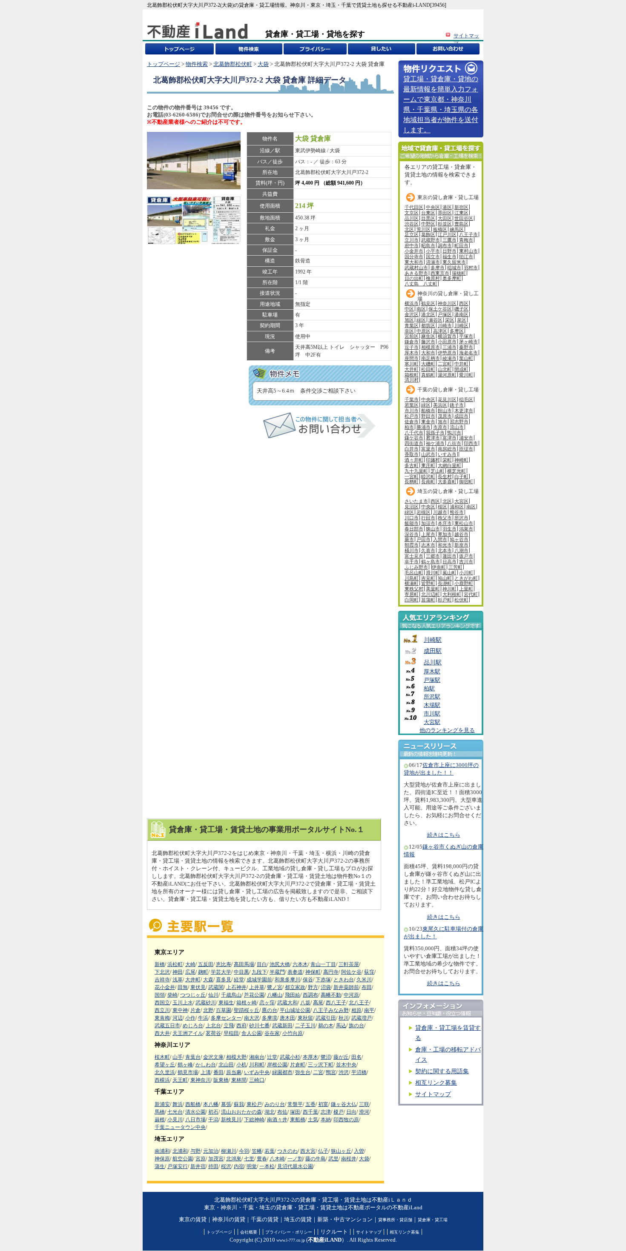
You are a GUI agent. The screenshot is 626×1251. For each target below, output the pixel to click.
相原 (356, 1010)
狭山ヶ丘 (341, 1151)
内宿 (239, 1166)
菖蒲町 (428, 599)
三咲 (364, 1104)
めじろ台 (193, 1026)
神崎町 (461, 459)
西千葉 (310, 1112)
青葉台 (193, 1057)
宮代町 (471, 594)
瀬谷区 (435, 319)
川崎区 (461, 325)
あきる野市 (416, 273)
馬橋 (160, 1112)
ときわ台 (343, 980)
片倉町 (297, 1065)
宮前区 (412, 336)
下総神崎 (254, 1120)
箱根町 (412, 374)
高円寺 (331, 972)
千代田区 (414, 207)
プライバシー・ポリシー (288, 1232)
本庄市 (445, 523)
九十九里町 (416, 470)
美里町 (433, 588)
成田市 (461, 416)
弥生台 (302, 1072)
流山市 (457, 427)
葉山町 (466, 358)
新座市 (461, 544)
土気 (313, 1120)
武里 (333, 1159)
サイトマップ (433, 1094)
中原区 (423, 330)
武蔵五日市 (167, 1026)
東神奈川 (200, 1080)
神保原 (162, 1159)
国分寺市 (414, 256)
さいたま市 (416, 501)
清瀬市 (433, 262)
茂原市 (445, 416)
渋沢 (344, 1072)
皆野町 (428, 583)
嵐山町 (449, 572)
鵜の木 (325, 1026)
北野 (208, 1010)
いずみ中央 (257, 1072)
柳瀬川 (228, 1151)
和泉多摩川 (287, 980)
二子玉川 (305, 1026)
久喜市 (428, 550)
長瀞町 (445, 583)
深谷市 (412, 534)
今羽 (244, 1151)
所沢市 (461, 517)
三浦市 (449, 347)
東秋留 (305, 1018)
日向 (351, 1112)
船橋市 (428, 410)
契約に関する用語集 (442, 1071)
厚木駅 (432, 672)
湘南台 (256, 1057)
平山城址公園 (295, 1010)
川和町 (256, 1065)
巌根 (160, 1120)
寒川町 (412, 363)
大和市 (428, 352)
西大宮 (308, 1151)
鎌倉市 (412, 341)
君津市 (433, 437)
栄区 (449, 319)
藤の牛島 (315, 1159)
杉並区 (445, 223)
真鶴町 (428, 374)
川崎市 (445, 325)
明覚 (252, 1166)
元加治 (210, 1151)
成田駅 (433, 650)
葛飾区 (428, 234)
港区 (447, 207)
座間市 (412, 358)
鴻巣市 (466, 528)
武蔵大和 (287, 1003)
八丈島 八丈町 (421, 283)
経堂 (239, 980)
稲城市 (454, 267)
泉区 (461, 319)
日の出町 (414, 278)
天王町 (180, 1080)
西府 (241, 1026)
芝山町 (438, 470)
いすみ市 (447, 454)
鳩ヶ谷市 (459, 539)
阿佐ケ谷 (351, 972)
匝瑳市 (466, 448)
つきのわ (287, 1151)
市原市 (440, 427)
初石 (213, 1112)
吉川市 (466, 561)
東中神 (180, 1010)
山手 (177, 1057)
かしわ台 (205, 1065)
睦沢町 (428, 476)
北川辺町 (430, 594)
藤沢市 (428, 341)
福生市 (449, 256)
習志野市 (459, 421)
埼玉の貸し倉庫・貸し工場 (448, 491)
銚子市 (457, 405)
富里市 (428, 448)
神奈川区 (447, 303)
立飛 (229, 1026)
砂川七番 (259, 1026)
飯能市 (412, 523)
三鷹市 (449, 239)
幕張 (226, 1104)
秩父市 (445, 517)
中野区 (428, 223)
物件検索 (197, 64)
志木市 (428, 544)
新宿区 (461, 207)
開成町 (461, 369)
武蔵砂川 (205, 1003)
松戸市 (412, 416)
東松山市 (463, 523)
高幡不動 (331, 995)
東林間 (239, 1080)
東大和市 (414, 262)
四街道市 (414, 443)
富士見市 (414, 556)
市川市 (412, 410)
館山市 (445, 410)
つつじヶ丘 (193, 995)
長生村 (445, 476)
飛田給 (292, 995)
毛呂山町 (414, 572)
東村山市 (468, 251)
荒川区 (423, 229)
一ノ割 (295, 1159)
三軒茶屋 (349, 964)
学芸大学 (221, 972)
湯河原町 (447, 374)
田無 (183, 987)
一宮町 (412, 476)
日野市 (449, 251)
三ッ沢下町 (320, 1065)
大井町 (193, 980)
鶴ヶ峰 (185, 1065)
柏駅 (429, 689)
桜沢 (226, 1166)
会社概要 (248, 1232)
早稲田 (231, 1033)
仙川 (213, 995)
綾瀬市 (449, 358)
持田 (213, 1166)
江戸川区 (447, 234)
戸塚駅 (432, 680)
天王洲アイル (187, 1033)
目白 (262, 964)
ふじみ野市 (416, 567)
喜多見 (223, 980)
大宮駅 (432, 722)
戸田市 (423, 539)
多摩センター (226, 1018)
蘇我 (239, 1104)
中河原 (351, 995)
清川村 (412, 379)
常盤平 (295, 1104)
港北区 (428, 314)
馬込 (341, 1026)
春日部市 (414, 528)
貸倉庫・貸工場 (433, 1219)
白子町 (461, 476)
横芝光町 (456, 470)
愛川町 (466, 374)
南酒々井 (277, 1120)
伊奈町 (439, 567)
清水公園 (195, 1112)
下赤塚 (323, 980)
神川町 (449, 588)
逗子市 (412, 347)
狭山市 (433, 528)
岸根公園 (277, 1065)
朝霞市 (412, 544)
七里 (249, 1159)
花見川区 (447, 399)
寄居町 (412, 594)
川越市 (440, 512)
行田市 (428, 517)
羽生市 (449, 528)
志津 (326, 1112)
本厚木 (310, 1057)
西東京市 (440, 273)
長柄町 (412, 481)
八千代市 (414, 432)
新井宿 (198, 1166)
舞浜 (177, 1104)
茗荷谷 (213, 1033)
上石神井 (236, 987)
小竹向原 (292, 1033)
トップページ (163, 64)
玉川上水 (182, 1003)
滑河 (364, 1112)
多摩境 (269, 1018)
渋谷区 (412, 223)
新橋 (160, 964)
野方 (313, 987)
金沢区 (412, 314)
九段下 (259, 972)
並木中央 (346, 1065)
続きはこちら (443, 835)
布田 (367, 987)
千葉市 (412, 399)
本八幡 (210, 1104)
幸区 (409, 330)
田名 (356, 1057)
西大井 (162, 1033)
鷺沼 (326, 1057)
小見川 (175, 1120)
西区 (463, 303)
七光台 (175, 1112)
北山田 (226, 1065)
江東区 (461, 212)
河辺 (177, 1018)
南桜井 (348, 1159)
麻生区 (428, 336)
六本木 (300, 964)
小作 (190, 1018)
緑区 (421, 319)
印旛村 (433, 459)
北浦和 (180, 1151)
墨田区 (445, 212)
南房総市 (447, 448)
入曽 (359, 1151)
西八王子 (336, 1003)
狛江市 (466, 256)
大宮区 (461, 501)
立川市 (412, 239)
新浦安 (162, 1104)
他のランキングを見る (447, 730)
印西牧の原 (346, 1120)
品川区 (412, 218)
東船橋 (297, 1120)
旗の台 (356, 1026)
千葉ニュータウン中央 (180, 1127)
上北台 (213, 1026)
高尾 (318, 1003)
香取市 (412, 454)
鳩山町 (445, 578)
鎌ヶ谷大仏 (343, 1104)
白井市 (412, 448)
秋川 (344, 1018)
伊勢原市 (447, 352)
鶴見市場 (188, 1072)
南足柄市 (430, 358)
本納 (326, 1120)
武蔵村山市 (416, 267)
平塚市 (466, 336)
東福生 (226, 1003)
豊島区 (461, 223)
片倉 (195, 1010)
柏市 (409, 427)
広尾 (190, 972)
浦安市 (466, 437)
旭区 (409, 319)
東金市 (428, 421)
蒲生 (160, 1166)
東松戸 (254, 1104)
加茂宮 (216, 1159)
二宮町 (445, 363)
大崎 (190, 964)
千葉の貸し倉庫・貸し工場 (448, 390)
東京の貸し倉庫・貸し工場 (448, 197)
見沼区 (412, 506)
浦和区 (457, 506)
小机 (241, 1065)
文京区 (412, 212)
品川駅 (433, 662)
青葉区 (412, 325)
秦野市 (466, 347)
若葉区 (412, 405)
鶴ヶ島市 (430, 561)
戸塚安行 (177, 1166)
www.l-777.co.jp (290, 1240)
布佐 (282, 1112)
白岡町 (412, 599)
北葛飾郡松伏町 (232, 64)
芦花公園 (254, 995)
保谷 (308, 980)
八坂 (305, 1003)
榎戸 (338, 1112)
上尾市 (428, 534)
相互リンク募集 (436, 1083)
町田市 (461, 245)
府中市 (412, 245)
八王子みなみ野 (331, 1010)
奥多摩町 (451, 278)
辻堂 (272, 1057)
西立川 (162, 1010)
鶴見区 (428, 303)
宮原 (200, 1159)
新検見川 (231, 1120)
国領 (160, 995)
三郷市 (433, 556)
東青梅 (162, 1018)
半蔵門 (277, 972)
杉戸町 (445, 599)
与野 (195, 1151)
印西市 (471, 443)
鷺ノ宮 (274, 987)
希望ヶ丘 (165, 1065)
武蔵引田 (326, 1018)
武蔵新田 (282, 1026)
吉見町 (428, 578)
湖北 (269, 1112)
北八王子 (359, 1003)
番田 (218, 1072)
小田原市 (447, 341)
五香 (310, 1104)
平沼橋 (359, 1072)
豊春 (262, 1159)
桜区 (442, 506)
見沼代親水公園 (295, 1166)
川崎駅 (433, 639)
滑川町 (433, 572)
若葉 (269, 1151)
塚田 (295, 1112)
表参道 (295, 972)
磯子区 (461, 308)
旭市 (442, 421)
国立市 (433, 256)
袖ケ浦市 (435, 443)
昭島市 (428, 245)
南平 (369, 1010)
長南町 (428, 481)
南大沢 (251, 1018)
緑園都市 (282, 1072)
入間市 (440, 539)
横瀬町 (412, 583)
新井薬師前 (346, 987)
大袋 (263, 64)
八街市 (454, 443)
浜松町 (175, 964)
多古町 (412, 465)
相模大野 (236, 1057)
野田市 (428, 416)
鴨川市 (454, 432)
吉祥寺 (162, 980)
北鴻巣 (233, 1159)
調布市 (445, 245)
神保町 (313, 972)
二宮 (318, 1072)
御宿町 (466, 481)
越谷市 (461, 534)
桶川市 (412, 550)
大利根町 (451, 594)
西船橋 (193, 1104)
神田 (177, 972)
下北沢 (162, 972)
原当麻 (233, 1072)
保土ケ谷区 (440, 308)
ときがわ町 (466, 578)
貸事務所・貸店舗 (395, 1219)
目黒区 (428, 218)
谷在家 (272, 1033)
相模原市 (430, 347)
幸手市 (412, 561)
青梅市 (466, 239)
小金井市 (414, 251)
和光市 (445, 544)
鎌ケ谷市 (414, 437)
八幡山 (274, 995)
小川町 (466, 572)
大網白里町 (449, 465)
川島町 (412, 578)
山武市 (428, 454)
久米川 (364, 980)
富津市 (449, 437)
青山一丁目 (323, 964)
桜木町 (162, 1057)
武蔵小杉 (290, 1057)
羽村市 (471, 267)
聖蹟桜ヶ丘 (246, 1010)
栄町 (447, 459)
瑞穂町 (459, 273)
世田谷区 (463, 218)
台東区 (428, 212)
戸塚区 (445, 314)
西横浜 (162, 1080)
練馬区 (457, 229)
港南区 (461, 314)
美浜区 (440, 405)
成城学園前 (259, 980)
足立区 (412, 234)
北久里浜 (165, 1072)
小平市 (433, 251)
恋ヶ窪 (267, 1003)
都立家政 (295, 987)
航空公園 (182, 1159)
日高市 (449, 561)
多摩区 (457, 330)
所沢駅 (432, 697)
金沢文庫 (213, 1057)
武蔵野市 (430, 239)
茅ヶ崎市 (468, 341)
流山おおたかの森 (241, 1112)
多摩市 (438, 267)
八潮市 (461, 550)
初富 (323, 1104)
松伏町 (461, 599)
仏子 (323, 1151)
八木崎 (277, 1159)
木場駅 (432, 705)
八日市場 (195, 1120)
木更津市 (463, 410)
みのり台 (274, 1104)
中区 (409, 308)
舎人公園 (251, 1033)
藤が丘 (341, 1057)
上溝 (206, 1072)
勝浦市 (423, 427)
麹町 (203, 972)
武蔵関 (216, 987)
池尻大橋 (280, 964)
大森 (208, 980)
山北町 (445, 369)
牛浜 (203, 1018)
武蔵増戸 (361, 1018)
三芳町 (455, 567)
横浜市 (412, 303)
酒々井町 (414, 459)
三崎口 (256, 1080)
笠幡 (257, 1151)
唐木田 (287, 1018)
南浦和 (162, 1151)
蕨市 (409, 539)
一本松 (267, 1166)
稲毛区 (466, 399)
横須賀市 (447, 336)
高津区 (440, 330)
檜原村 (433, 278)
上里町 (466, 588)
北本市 (445, 550)
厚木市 (412, 352)
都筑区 (428, 325)
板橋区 (440, 229)
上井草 (256, 987)
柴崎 (172, 995)
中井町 (461, 363)
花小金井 (165, 987)
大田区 (445, 218)
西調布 (310, 995)
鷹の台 (269, 1010)
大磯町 (428, 363)
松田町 (428, 369)
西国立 (162, 1003)
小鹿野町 (463, 583)
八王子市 (468, 234)
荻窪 (369, 972)
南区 (421, 308)
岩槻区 (423, 512)
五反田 (205, 964)
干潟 (213, 1120)
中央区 (433, 207)
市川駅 (432, 714)
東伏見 (198, 987)
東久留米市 (454, 262)
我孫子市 (435, 432)
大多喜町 (447, 481)
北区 (409, 229)
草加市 (445, 534)
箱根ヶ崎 (246, 1003)
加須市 (428, 523)
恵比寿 (223, 964)
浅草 (177, 980)
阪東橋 (221, 1080)
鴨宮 (331, 1072)
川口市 (412, 517)
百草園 (223, 1010)
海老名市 (468, 352)
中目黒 (241, 972)
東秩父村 (414, 588)
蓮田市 (449, 556)
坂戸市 (466, 556)
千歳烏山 (231, 995)
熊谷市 (457, 512)
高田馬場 (244, 964)
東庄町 (428, 465)
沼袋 (326, 987)
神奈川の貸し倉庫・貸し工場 (448, 296)
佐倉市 (412, 421)
